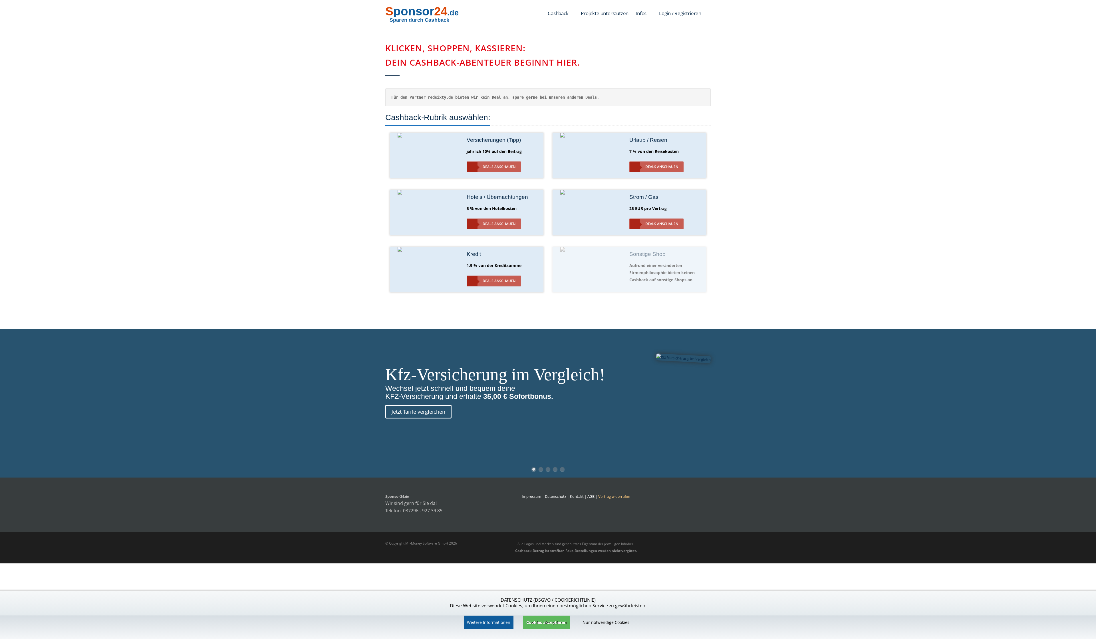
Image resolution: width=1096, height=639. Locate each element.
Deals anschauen (499, 166)
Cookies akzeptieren (546, 622)
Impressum (531, 496)
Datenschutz (555, 496)
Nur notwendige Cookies (606, 622)
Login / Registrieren (680, 13)
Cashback (558, 13)
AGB (591, 496)
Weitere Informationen (488, 622)
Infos (642, 13)
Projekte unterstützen (604, 13)
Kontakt (577, 496)
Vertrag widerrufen (614, 496)
